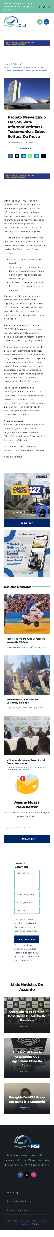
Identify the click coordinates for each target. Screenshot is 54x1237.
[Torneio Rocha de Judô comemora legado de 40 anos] (27, 596)
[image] (27, 79)
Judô (31, 647)
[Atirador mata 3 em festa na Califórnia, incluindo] (27, 657)
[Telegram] (37, 156)
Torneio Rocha (40, 647)
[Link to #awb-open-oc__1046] (40, 22)
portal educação (23, 770)
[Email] (43, 156)
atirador (14, 708)
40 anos (14, 647)
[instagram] (49, 7)
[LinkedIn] (24, 156)
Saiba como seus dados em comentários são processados (26, 957)
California (23, 708)
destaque (30, 143)
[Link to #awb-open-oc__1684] (46, 22)
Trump (41, 708)
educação (25, 767)
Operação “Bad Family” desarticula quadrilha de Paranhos (27, 1016)
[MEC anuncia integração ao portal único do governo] (27, 717)
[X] (17, 156)
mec (32, 767)
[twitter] (44, 7)
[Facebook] (10, 156)
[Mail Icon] (27, 1136)
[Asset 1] (15, 17)
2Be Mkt (36, 1224)
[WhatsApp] (30, 156)
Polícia (32, 1026)
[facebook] (39, 7)
